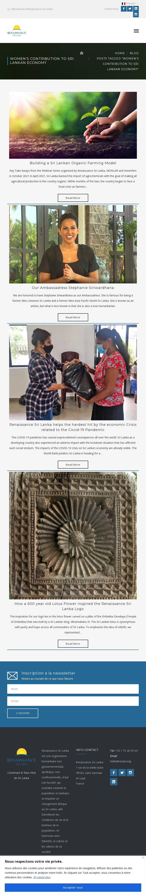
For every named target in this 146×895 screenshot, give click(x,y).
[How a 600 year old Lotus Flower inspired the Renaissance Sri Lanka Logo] (73, 535)
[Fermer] (143, 857)
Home (120, 53)
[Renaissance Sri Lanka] (16, 30)
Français (131, 3)
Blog (134, 53)
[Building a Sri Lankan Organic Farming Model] (73, 125)
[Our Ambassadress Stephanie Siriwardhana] (73, 244)
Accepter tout (73, 887)
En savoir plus (41, 877)
